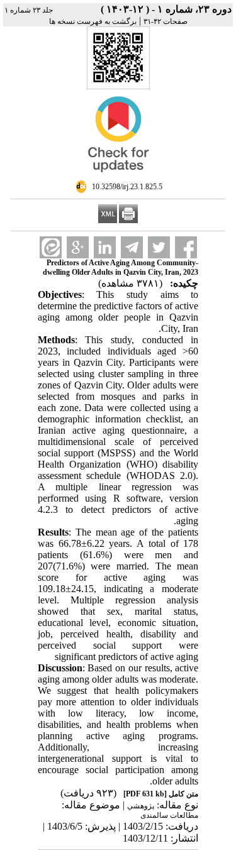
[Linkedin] (105, 247)
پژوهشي (140, 805)
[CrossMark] (118, 177)
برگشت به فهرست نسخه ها (93, 21)
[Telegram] (132, 247)
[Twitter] (159, 247)
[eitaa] (51, 247)
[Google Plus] (78, 247)
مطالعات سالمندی (169, 815)
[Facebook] (186, 247)
